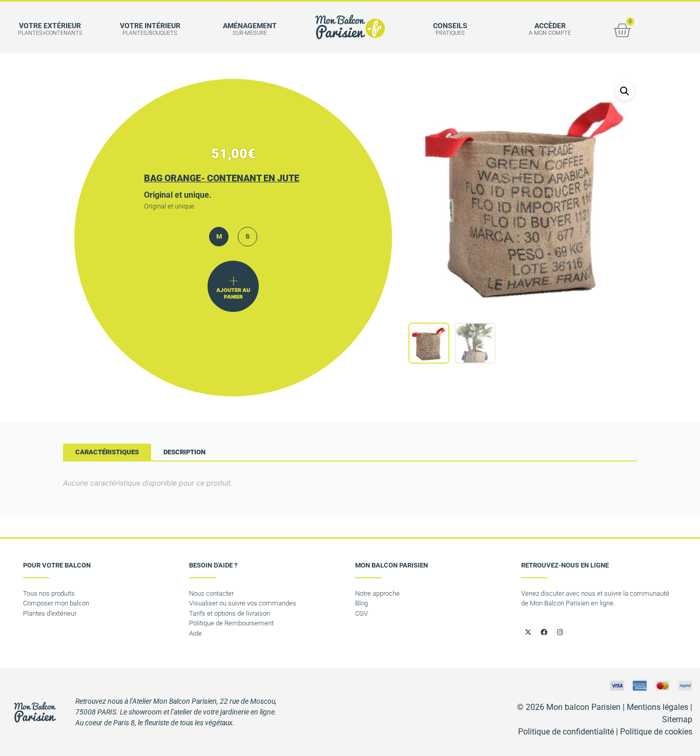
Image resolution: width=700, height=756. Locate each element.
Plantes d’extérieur (49, 613)
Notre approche (377, 593)
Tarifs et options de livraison (229, 613)
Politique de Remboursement (231, 623)
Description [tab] (184, 452)
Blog (361, 603)
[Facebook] (543, 632)
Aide (195, 633)
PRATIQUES (450, 33)
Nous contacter (211, 593)
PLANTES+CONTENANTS (50, 33)
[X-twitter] (527, 632)
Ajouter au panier (233, 293)
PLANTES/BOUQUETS (149, 33)
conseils (450, 26)
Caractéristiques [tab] (107, 452)
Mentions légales (657, 707)
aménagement (250, 26)
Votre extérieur (50, 26)
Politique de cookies (656, 732)
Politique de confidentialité (566, 732)
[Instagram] (559, 632)
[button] (624, 91)
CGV (361, 613)
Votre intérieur (150, 26)
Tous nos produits (49, 593)
